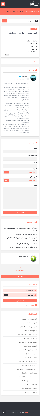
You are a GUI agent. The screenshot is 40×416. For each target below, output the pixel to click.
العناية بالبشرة (28, 342)
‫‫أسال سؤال (20, 276)
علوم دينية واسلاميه (26, 369)
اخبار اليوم (30, 323)
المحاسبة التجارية (28, 350)
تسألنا (34, 4)
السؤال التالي (20, 270)
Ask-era (27, 412)
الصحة (30, 338)
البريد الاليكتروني (32, 155)
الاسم (35, 148)
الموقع (35, 162)
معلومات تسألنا (29, 11)
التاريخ (30, 330)
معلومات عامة (28, 381)
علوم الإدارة (29, 365)
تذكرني (32, 305)
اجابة (33, 49)
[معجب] (8, 55)
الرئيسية (36, 11)
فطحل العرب (29, 373)
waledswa (32, 44)
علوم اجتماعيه (28, 361)
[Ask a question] (4, 412)
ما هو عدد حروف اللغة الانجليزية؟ (26, 244)
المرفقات (34, 169)
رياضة (31, 357)
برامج (31, 354)
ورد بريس (30, 384)
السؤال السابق (20, 268)
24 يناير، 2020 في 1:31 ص (16, 79)
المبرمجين (30, 346)
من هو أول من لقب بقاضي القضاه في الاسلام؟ (23, 247)
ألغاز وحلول (29, 319)
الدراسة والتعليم (27, 334)
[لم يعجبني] (6, 55)
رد (3, 79)
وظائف (31, 392)
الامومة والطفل (28, 327)
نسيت (6, 295)
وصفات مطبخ (29, 388)
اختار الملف (32, 172)
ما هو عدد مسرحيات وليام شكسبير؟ (26, 234)
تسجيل (28, 305)
